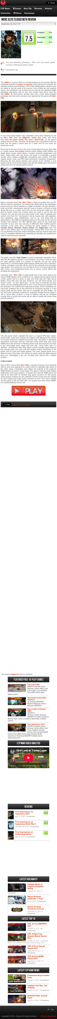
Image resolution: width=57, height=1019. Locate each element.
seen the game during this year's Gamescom (24, 140)
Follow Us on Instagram (21, 405)
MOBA (7, 82)
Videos (18, 13)
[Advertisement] (28, 533)
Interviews (5, 13)
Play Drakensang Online (36, 698)
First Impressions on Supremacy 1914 (24, 813)
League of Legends (24, 84)
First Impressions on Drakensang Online (24, 833)
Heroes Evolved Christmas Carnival (35, 908)
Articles (48, 8)
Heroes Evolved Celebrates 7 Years (35, 898)
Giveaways (29, 13)
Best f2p (28, 8)
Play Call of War (33, 685)
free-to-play (19, 151)
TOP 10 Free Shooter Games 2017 (36, 947)
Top (52, 1010)
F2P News (5, 8)
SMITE (7, 94)
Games (18, 8)
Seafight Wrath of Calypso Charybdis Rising (35, 886)
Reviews (38, 8)
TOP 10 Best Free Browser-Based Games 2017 (37, 936)
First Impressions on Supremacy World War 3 (25, 823)
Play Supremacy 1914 (36, 724)
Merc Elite (8, 138)
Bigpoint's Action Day (31, 138)
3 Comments (30, 816)
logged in (14, 674)
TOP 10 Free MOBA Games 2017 (35, 957)
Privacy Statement (48, 1016)
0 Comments (34, 826)
